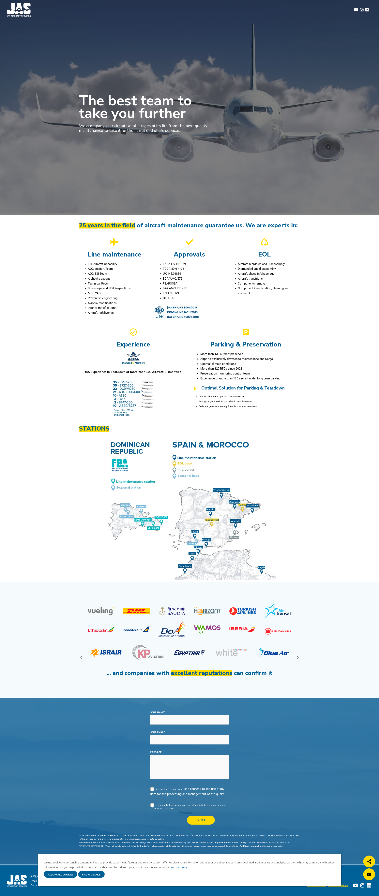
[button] (81, 657)
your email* (157, 732)
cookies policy (179, 867)
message (155, 752)
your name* (157, 712)
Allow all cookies (60, 874)
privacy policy (277, 846)
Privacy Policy (176, 789)
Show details (91, 874)
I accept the (161, 789)
